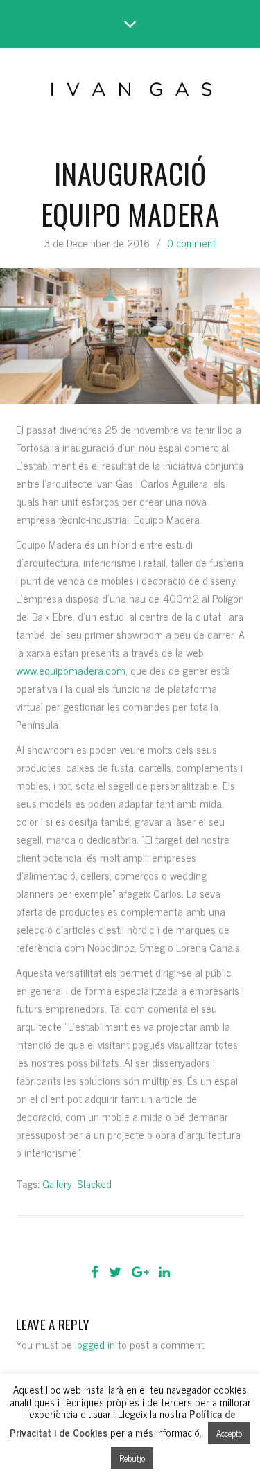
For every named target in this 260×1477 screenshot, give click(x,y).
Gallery (57, 1183)
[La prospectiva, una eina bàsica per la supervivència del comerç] (170, 1240)
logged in (95, 1344)
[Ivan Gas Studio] (130, 86)
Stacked (94, 1183)
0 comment (191, 242)
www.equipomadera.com (70, 670)
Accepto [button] (229, 1433)
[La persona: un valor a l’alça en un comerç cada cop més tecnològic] (91, 1240)
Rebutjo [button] (132, 1458)
